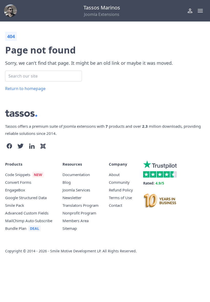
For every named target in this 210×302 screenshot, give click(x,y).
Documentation (76, 174)
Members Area (75, 220)
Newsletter (71, 197)
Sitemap (69, 228)
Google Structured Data (26, 197)
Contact (115, 205)
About (114, 174)
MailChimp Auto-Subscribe (28, 220)
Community (119, 182)
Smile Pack (14, 205)
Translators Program (80, 205)
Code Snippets (17, 174)
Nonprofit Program (79, 212)
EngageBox (15, 189)
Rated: (153, 183)
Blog (66, 182)
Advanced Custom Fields (26, 212)
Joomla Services (76, 189)
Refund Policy (121, 189)
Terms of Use (120, 197)
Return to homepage (25, 88)
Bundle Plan (15, 228)
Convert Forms (18, 182)
